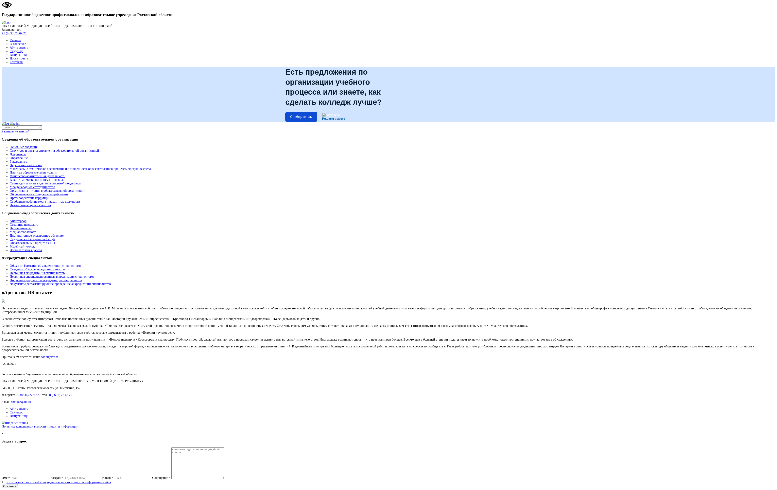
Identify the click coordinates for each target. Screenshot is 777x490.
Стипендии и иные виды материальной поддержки (45, 183)
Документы (18, 154)
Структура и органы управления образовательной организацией (54, 150)
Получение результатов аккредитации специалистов (46, 280)
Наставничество (21, 228)
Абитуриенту (19, 47)
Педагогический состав (26, 165)
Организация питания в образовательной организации (47, 190)
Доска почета (19, 58)
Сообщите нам (301, 117)
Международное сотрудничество (32, 187)
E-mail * (107, 477)
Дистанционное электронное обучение (37, 235)
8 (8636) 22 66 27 (60, 395)
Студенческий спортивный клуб (32, 239)
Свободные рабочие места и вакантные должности (45, 201)
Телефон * (56, 477)
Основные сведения (23, 147)
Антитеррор (18, 221)
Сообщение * (161, 477)
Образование (19, 158)
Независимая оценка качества (30, 205)
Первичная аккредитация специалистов (37, 273)
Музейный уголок (22, 246)
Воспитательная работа (26, 250)
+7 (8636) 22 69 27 (14, 33)
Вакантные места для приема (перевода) (37, 179)
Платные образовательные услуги (33, 172)
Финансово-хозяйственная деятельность (37, 176)
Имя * (6, 477)
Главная (15, 40)
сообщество (49, 357)
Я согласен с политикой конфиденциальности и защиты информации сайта (58, 482)
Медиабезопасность (23, 232)
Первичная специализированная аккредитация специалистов (52, 276)
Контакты (16, 62)
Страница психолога (24, 224)
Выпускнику (19, 54)
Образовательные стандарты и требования (39, 194)
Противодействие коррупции (30, 198)
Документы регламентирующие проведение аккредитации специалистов (60, 284)
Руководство (18, 161)
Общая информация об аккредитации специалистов (46, 265)
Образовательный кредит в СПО (32, 242)
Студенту (16, 51)
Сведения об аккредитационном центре (37, 269)
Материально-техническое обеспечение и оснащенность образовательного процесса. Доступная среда (80, 168)
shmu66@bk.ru (21, 401)
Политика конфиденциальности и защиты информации (40, 426)
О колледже (18, 44)
